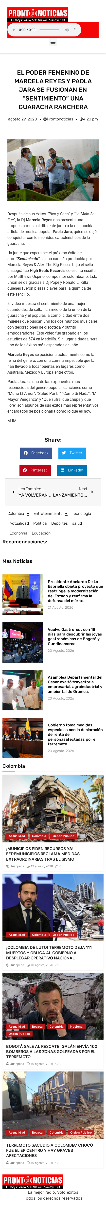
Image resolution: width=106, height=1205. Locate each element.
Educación (41, 533)
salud (77, 523)
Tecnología (81, 513)
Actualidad (19, 523)
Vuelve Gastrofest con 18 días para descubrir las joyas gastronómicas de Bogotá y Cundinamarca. (75, 636)
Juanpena (17, 866)
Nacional (76, 1026)
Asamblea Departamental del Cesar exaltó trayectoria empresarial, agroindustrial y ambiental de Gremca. (75, 684)
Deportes (59, 523)
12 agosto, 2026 (42, 866)
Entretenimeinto (48, 513)
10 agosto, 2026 (42, 965)
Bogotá (37, 1026)
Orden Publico (63, 836)
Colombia (15, 513)
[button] (53, 42)
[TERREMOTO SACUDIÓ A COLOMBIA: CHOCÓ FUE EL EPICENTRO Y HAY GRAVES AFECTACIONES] (53, 1105)
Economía (18, 533)
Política (40, 523)
